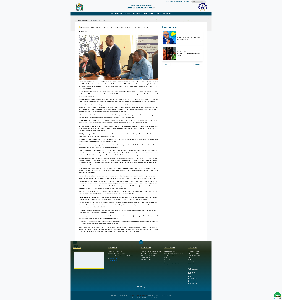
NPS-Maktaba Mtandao (193, 264)
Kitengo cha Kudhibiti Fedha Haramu (173, 264)
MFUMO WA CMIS (145, 258)
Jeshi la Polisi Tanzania (170, 255)
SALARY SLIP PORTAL (146, 260)
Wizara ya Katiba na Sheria (170, 251)
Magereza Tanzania (169, 260)
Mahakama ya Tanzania (170, 262)
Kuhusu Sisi (118, 13)
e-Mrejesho (190, 258)
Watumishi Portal (192, 262)
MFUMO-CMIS (182, 1)
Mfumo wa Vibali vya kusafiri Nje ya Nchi (151, 251)
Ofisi (158, 13)
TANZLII (190, 260)
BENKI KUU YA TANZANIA (194, 255)
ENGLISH (188, 1)
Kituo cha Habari (148, 13)
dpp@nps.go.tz (113, 258)
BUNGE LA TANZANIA (193, 253)
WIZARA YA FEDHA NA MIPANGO (149, 253)
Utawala (127, 13)
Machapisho (136, 13)
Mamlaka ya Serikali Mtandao (138, 295)
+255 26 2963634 (114, 260)
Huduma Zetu (167, 13)
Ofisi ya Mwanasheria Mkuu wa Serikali (174, 253)
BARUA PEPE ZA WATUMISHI (172, 1)
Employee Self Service (193, 251)
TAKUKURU (167, 258)
